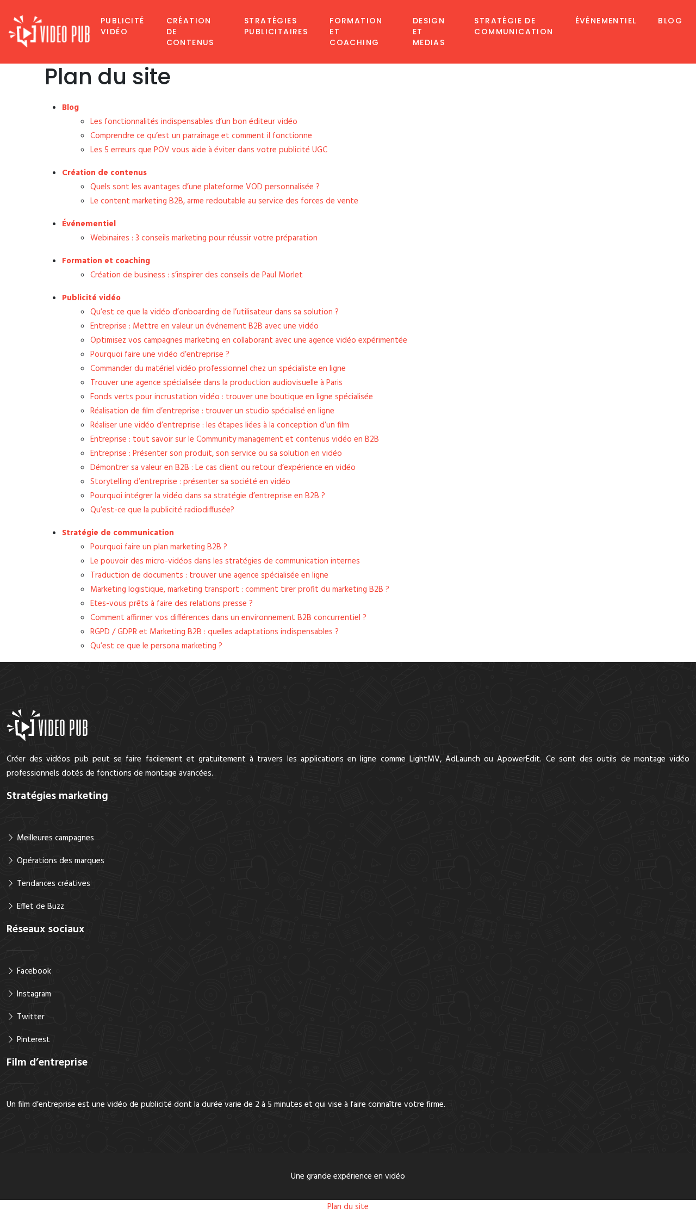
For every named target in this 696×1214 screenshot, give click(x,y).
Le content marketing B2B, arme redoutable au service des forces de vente (224, 201)
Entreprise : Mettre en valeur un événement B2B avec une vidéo (204, 326)
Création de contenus (190, 31)
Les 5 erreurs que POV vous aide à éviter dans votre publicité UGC (208, 150)
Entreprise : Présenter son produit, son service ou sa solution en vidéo (216, 453)
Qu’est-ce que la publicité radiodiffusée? (162, 510)
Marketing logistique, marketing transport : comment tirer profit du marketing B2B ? (239, 589)
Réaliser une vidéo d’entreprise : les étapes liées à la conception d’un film (219, 425)
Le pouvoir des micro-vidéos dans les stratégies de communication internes (225, 561)
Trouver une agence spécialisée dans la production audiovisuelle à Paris (216, 382)
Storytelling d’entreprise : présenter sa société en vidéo (190, 481)
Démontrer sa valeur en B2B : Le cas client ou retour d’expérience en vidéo (223, 467)
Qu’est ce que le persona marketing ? (156, 646)
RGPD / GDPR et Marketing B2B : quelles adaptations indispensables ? (214, 632)
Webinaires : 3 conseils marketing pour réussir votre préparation (204, 238)
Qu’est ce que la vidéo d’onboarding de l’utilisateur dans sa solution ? (214, 312)
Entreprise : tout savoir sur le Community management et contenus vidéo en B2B (234, 439)
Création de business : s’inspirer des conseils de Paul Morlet (196, 275)
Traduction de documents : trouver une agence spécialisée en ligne (209, 575)
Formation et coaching (356, 31)
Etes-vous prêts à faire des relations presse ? (171, 603)
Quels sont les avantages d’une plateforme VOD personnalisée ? (205, 187)
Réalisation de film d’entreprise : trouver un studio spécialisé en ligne (212, 411)
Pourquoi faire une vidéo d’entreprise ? (159, 354)
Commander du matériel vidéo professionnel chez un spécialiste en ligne (218, 368)
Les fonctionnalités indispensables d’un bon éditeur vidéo (193, 121)
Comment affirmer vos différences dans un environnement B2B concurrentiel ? (228, 617)
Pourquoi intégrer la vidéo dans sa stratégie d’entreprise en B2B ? (207, 496)
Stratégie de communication (513, 26)
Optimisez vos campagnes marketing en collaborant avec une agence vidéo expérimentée (248, 340)
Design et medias (429, 31)
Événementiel (606, 20)
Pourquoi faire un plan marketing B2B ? (158, 547)
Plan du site (348, 1206)
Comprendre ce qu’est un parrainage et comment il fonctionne (201, 136)
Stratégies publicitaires (276, 26)
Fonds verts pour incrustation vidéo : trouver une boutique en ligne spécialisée (231, 397)
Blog (670, 20)
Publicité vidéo (123, 26)
